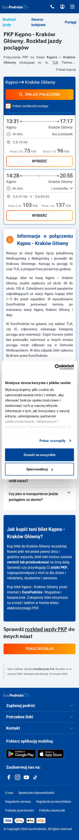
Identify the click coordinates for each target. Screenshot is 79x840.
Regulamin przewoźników (53, 801)
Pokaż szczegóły (53, 441)
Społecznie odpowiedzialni (36, 792)
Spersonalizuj (37, 469)
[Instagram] (17, 777)
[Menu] (72, 7)
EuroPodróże (32, 592)
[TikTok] (35, 777)
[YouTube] (26, 777)
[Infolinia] (52, 6)
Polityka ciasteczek (52, 810)
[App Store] (51, 753)
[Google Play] (21, 753)
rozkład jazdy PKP (46, 629)
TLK (55, 62)
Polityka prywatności (19, 810)
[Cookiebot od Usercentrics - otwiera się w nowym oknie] (56, 367)
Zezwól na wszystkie (39, 454)
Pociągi (70, 22)
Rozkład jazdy (9, 22)
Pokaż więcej (65, 69)
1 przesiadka (59, 188)
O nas (9, 792)
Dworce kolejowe (38, 22)
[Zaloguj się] (62, 6)
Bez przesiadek (62, 134)
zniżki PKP (58, 567)
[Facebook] (8, 777)
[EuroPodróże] (16, 695)
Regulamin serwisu (18, 801)
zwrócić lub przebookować (28, 562)
